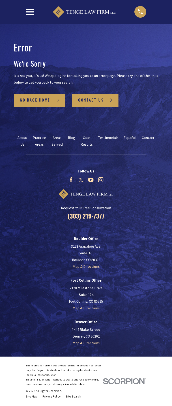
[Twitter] (81, 179)
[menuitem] (31, 396)
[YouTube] (90, 179)
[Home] (84, 12)
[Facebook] (71, 179)
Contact (148, 137)
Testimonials (108, 137)
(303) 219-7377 (86, 215)
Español (130, 137)
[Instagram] (100, 179)
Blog (71, 137)
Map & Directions (86, 266)
